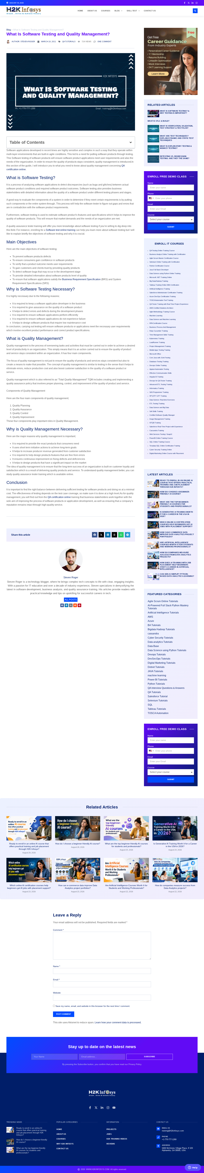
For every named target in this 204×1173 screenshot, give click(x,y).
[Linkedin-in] (102, 1107)
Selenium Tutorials (158, 700)
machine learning (157, 675)
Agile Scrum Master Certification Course (163, 258)
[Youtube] (113, 1107)
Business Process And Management (162, 327)
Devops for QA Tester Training (160, 381)
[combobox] (151, 198)
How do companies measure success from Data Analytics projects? (175, 554)
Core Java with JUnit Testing (159, 358)
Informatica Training (156, 388)
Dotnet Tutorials (156, 667)
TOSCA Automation (158, 713)
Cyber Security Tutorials (160, 637)
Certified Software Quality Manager (162, 415)
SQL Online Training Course (159, 442)
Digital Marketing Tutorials (161, 663)
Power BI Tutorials (157, 679)
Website (57, 993)
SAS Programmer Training (158, 392)
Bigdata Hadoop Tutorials (161, 629)
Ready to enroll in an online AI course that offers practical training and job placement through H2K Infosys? (176, 483)
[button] (195, 10)
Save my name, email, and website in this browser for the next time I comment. (93, 1006)
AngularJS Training (156, 377)
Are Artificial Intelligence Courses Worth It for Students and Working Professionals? (176, 544)
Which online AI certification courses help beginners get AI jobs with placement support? (176, 524)
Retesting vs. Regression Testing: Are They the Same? (174, 157)
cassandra (153, 633)
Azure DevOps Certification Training (162, 296)
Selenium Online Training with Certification (164, 262)
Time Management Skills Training (161, 335)
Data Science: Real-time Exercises (162, 400)
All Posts (71, 599)
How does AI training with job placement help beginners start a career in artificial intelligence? (175, 566)
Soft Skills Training (156, 411)
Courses (105, 11)
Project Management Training (160, 346)
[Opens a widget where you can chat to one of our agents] (193, 1168)
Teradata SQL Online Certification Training (164, 446)
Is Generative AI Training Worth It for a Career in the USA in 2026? (176, 514)
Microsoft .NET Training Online (160, 277)
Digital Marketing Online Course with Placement (166, 453)
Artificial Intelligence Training (159, 289)
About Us (92, 11)
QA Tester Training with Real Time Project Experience (168, 304)
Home (80, 11)
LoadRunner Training (157, 342)
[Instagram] (107, 1107)
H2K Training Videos (116, 1139)
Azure (151, 621)
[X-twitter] (96, 1107)
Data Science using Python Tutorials (167, 650)
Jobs (109, 1134)
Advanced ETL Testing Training (160, 384)
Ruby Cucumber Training (158, 331)
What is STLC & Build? (158, 121)
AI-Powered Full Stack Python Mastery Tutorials (168, 607)
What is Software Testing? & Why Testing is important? (174, 112)
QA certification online (59, 497)
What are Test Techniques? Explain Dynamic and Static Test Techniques (177, 138)
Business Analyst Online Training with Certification (167, 254)
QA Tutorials (68, 42)
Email (150, 204)
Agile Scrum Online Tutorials (163, 601)
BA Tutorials (154, 625)
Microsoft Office (155, 354)
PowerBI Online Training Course (161, 438)
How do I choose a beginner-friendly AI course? (175, 493)
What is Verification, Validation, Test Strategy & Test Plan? (176, 127)
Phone (151, 193)
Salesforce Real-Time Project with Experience (166, 426)
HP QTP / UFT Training (158, 396)
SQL (150, 704)
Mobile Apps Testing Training (159, 350)
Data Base (153, 646)
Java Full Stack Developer (159, 270)
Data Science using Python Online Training (164, 273)
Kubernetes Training (156, 338)
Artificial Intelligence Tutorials (163, 612)
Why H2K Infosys (64, 1144)
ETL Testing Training (156, 403)
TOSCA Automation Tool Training (161, 300)
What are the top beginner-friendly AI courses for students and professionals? (176, 504)
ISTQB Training (155, 423)
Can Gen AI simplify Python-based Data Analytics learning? (177, 575)
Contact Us (150, 11)
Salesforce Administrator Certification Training (165, 292)
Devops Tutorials (157, 654)
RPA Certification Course (158, 323)
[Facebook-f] (90, 1107)
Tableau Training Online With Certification (164, 285)
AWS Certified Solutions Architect (161, 308)
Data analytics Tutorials (160, 642)
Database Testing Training (158, 361)
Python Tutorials (156, 684)
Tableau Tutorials (157, 709)
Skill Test (132, 11)
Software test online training (60, 230)
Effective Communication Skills (160, 373)
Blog (117, 11)
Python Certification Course (159, 266)
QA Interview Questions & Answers (166, 688)
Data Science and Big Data (159, 407)
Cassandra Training (156, 430)
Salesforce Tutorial (158, 696)
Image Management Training (159, 419)
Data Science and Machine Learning (162, 319)
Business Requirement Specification (81, 279)
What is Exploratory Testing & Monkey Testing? (176, 147)
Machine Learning (155, 316)
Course (151, 215)
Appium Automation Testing (159, 369)
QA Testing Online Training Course (162, 250)
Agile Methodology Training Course (162, 312)
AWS (150, 617)
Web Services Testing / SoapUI (160, 434)
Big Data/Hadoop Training (158, 281)
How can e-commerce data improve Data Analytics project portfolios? (177, 534)
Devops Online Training (158, 365)
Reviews (110, 1144)
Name (150, 183)
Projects (111, 1129)
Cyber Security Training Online (160, 450)
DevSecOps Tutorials (159, 658)
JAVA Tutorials (155, 671)
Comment (58, 930)
